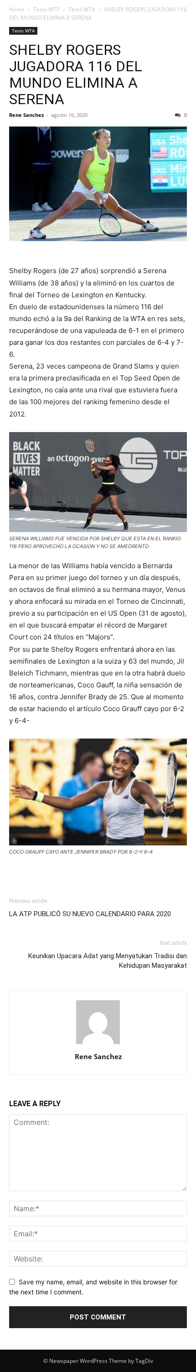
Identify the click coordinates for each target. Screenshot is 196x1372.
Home (17, 9)
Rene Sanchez (26, 114)
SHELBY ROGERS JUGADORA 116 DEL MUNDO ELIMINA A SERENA (75, 74)
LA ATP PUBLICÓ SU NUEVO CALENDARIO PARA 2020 (90, 914)
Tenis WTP (46, 9)
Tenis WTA (81, 9)
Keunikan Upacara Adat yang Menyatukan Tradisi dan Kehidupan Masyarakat (107, 961)
